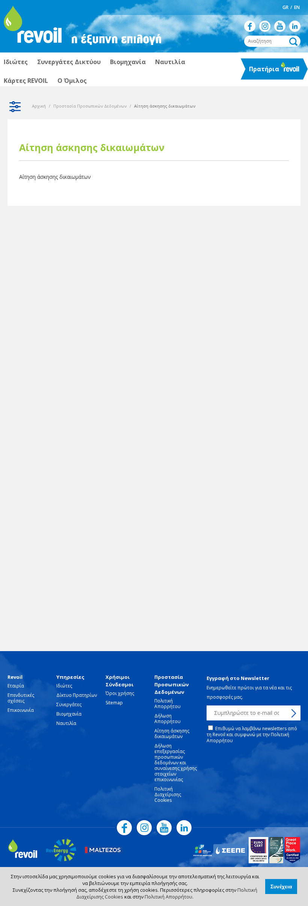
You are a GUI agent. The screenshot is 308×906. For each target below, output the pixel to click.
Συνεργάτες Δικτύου (69, 62)
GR (285, 7)
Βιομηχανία (128, 62)
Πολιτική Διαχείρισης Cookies (167, 794)
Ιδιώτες (16, 62)
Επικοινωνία (21, 710)
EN (297, 7)
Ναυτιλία (170, 62)
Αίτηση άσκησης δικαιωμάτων (55, 176)
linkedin (294, 26)
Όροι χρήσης (120, 693)
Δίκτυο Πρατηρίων (76, 695)
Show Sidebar (15, 106)
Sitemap (114, 702)
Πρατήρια (260, 71)
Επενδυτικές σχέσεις (21, 698)
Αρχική (39, 106)
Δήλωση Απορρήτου (167, 719)
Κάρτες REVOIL (26, 80)
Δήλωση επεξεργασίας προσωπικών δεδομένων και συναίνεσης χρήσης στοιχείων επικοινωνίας (175, 763)
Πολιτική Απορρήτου (168, 896)
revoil (32, 26)
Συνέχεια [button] (281, 887)
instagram (264, 26)
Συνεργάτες (69, 704)
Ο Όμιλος (72, 80)
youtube (279, 26)
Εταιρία (16, 686)
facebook (249, 26)
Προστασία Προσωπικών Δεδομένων (90, 106)
